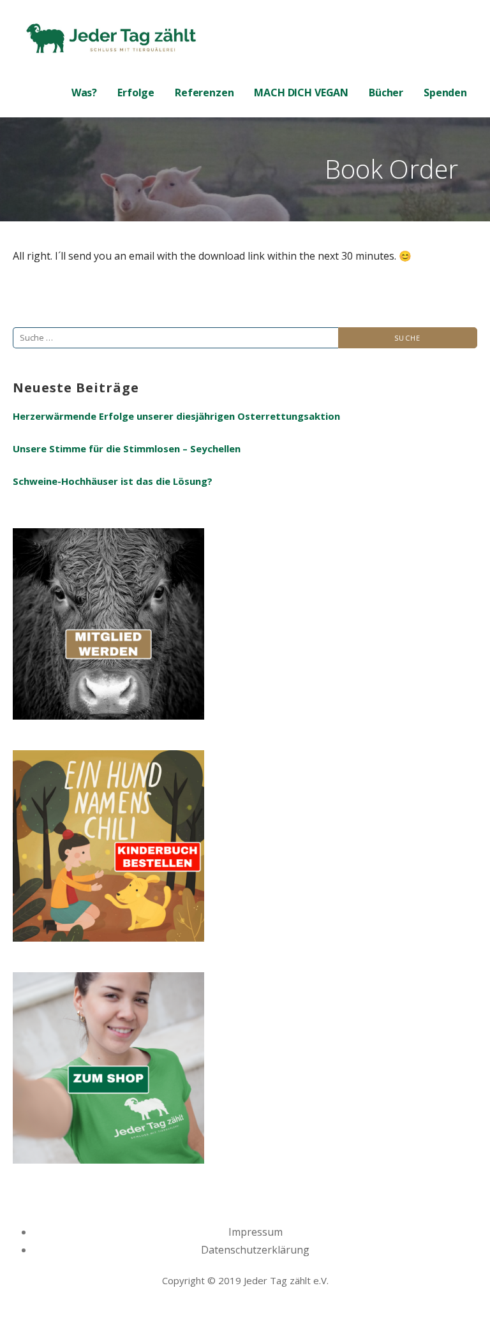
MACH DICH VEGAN (301, 92)
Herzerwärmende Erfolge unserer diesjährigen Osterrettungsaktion (176, 416)
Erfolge (135, 92)
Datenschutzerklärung (255, 1250)
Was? (84, 92)
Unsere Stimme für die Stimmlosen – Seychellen (127, 448)
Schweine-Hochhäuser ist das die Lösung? (112, 481)
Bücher (386, 92)
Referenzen (204, 92)
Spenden (445, 92)
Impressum (255, 1232)
